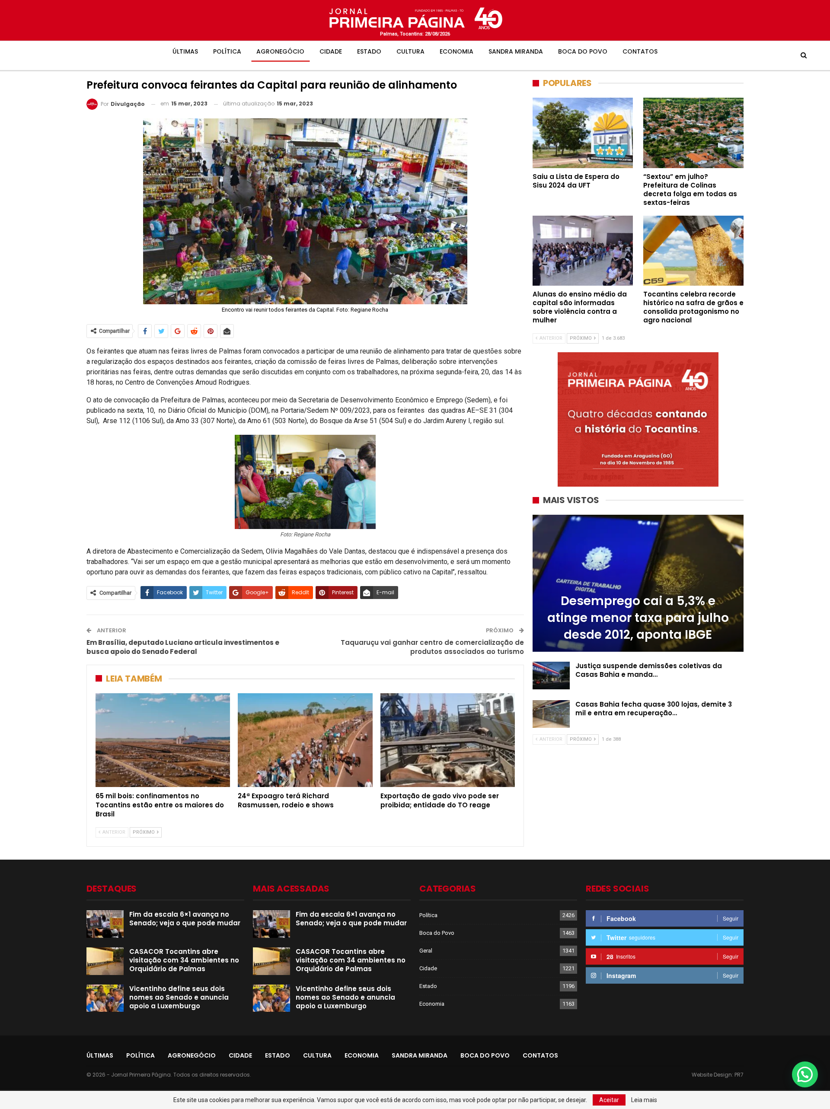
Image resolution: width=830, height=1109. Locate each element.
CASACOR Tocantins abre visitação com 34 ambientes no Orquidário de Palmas (184, 960)
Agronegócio (280, 51)
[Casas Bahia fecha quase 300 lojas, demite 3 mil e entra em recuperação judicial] (551, 714)
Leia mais (644, 1100)
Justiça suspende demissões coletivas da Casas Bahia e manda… (648, 670)
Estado (369, 51)
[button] (805, 1074)
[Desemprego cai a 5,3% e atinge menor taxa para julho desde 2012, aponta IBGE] (638, 583)
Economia (456, 51)
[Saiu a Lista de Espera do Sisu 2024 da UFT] (583, 133)
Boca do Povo (582, 51)
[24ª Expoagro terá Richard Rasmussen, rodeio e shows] (305, 740)
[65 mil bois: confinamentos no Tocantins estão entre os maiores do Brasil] (163, 740)
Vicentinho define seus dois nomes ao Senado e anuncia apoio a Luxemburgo (179, 997)
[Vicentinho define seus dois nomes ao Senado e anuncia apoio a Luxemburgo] (105, 998)
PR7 (739, 1074)
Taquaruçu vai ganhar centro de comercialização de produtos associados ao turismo (432, 647)
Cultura (410, 51)
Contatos (640, 51)
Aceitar (609, 1099)
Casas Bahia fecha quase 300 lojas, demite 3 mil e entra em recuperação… (653, 708)
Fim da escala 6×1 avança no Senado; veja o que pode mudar (184, 918)
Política (227, 51)
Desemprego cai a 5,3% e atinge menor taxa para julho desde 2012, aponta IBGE (638, 618)
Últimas (185, 51)
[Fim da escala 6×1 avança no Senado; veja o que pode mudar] (105, 924)
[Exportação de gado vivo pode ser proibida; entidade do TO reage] (447, 740)
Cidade (330, 51)
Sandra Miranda (515, 51)
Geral (425, 950)
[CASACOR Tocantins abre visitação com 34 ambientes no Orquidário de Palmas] (105, 961)
